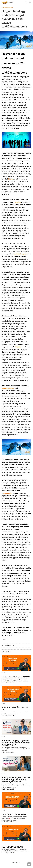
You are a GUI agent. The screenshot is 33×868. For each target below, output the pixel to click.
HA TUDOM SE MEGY (12, 847)
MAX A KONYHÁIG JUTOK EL (15, 708)
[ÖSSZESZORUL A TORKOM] (16, 663)
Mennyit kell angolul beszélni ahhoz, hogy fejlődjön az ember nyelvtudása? (16, 779)
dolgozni (18, 347)
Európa (18, 202)
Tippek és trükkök (7, 7)
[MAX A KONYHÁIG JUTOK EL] (16, 694)
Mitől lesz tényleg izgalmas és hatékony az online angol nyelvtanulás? (16, 742)
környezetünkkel (8, 388)
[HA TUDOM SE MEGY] (16, 833)
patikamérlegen (20, 254)
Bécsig (10, 179)
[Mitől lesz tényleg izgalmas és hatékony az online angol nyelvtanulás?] (16, 727)
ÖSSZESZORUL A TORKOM (16, 677)
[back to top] (29, 864)
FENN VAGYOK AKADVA (14, 814)
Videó (3, 672)
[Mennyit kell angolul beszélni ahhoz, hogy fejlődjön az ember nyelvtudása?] (16, 763)
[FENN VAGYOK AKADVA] (16, 800)
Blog (3, 736)
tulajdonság (7, 493)
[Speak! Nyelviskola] (8, 2)
